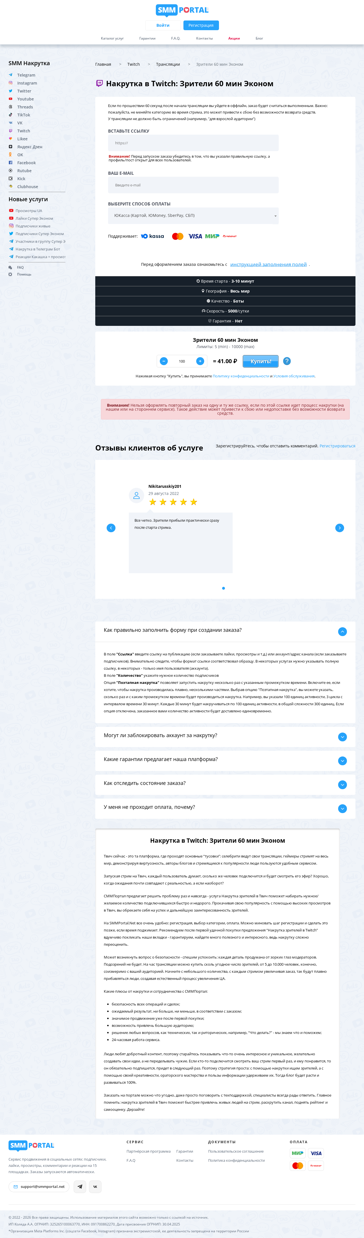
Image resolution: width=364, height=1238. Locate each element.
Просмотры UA (29, 210)
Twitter (24, 91)
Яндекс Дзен (29, 146)
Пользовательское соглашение (236, 1151)
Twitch (23, 130)
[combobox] (193, 215)
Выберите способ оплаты (139, 204)
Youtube (25, 99)
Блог (259, 38)
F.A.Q (131, 1160)
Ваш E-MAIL (121, 173)
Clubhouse (27, 186)
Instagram (27, 83)
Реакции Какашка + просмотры (43, 256)
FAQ (20, 267)
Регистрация (201, 25)
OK (20, 154)
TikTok (23, 115)
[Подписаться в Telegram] (80, 1187)
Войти (162, 25)
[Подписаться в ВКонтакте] (95, 1187)
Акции (234, 38)
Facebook (26, 162)
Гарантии (147, 38)
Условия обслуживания (294, 376)
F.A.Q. (175, 38)
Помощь (24, 274)
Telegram (26, 75)
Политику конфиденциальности (241, 376)
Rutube (24, 170)
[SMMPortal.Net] (31, 1146)
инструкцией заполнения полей (268, 264)
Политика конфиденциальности (236, 1160)
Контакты (204, 38)
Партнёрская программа (149, 1151)
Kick (21, 178)
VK (19, 123)
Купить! (261, 361)
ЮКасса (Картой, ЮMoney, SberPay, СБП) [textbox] (154, 215)
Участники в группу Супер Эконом (46, 241)
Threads (25, 107)
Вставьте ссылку (128, 131)
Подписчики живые (33, 226)
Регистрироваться (337, 446)
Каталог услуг (112, 38)
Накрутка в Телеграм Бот (38, 249)
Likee (22, 138)
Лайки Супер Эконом (34, 218)
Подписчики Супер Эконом (40, 233)
